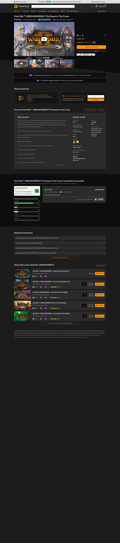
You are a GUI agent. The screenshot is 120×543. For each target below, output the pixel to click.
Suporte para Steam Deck (79, 150)
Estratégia (79, 38)
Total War (75, 156)
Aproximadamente (90, 109)
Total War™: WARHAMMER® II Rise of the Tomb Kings (49, 303)
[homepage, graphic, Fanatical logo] (21, 6)
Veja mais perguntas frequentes (60, 257)
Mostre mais (59, 164)
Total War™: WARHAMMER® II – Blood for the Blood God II (51, 271)
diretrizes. (74, 183)
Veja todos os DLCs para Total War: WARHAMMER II (60, 323)
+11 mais (78, 147)
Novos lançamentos (53, 11)
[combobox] (60, 6)
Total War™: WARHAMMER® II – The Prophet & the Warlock (51, 313)
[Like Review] (95, 199)
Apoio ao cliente (102, 11)
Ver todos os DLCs (100, 265)
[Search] (73, 6)
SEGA (74, 136)
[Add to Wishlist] (105, 35)
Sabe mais (81, 80)
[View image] (21, 63)
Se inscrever (95, 99)
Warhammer (76, 160)
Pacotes (33, 11)
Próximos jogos (42, 11)
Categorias (25, 11)
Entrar (91, 6)
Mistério (62, 11)
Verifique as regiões (101, 51)
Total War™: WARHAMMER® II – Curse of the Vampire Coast (51, 281)
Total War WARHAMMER (79, 158)
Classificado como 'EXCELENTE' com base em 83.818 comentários (67, 1)
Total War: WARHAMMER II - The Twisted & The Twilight (50, 292)
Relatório (101, 199)
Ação (83, 38)
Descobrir (16, 11)
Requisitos (101, 109)
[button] (20, 2)
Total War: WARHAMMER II (69, 75)
